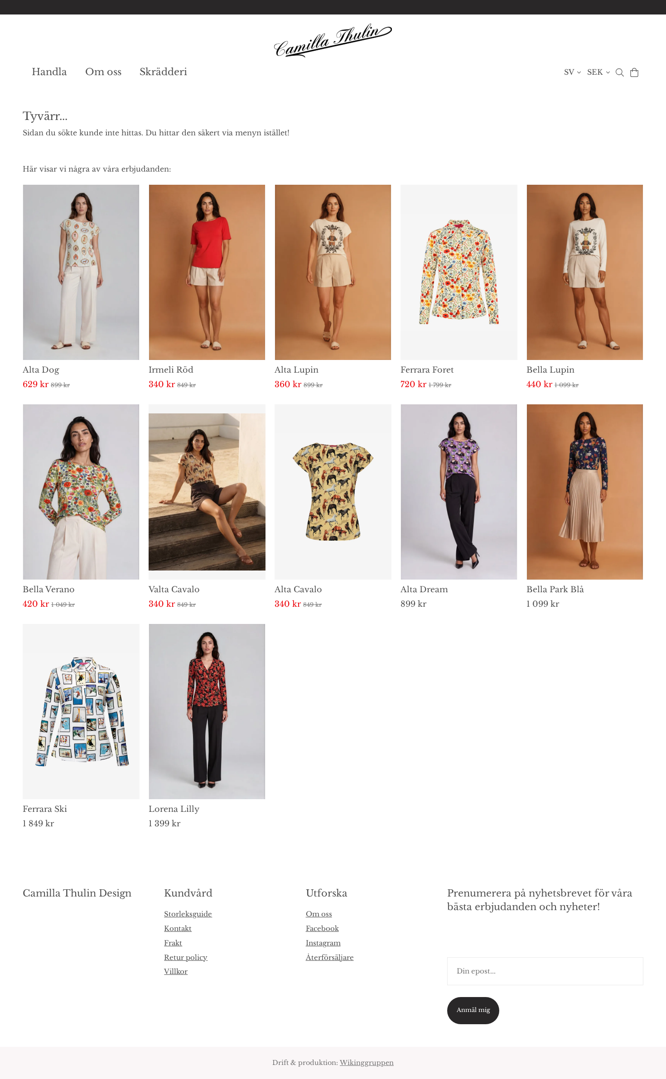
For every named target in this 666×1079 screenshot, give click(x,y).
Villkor (176, 971)
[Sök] (619, 72)
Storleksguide (188, 914)
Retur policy (186, 957)
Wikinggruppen (367, 1063)
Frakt (173, 943)
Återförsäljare (330, 957)
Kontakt (178, 928)
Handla (49, 72)
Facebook (322, 928)
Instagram (323, 943)
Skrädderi (163, 72)
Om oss (103, 72)
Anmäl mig (473, 1010)
